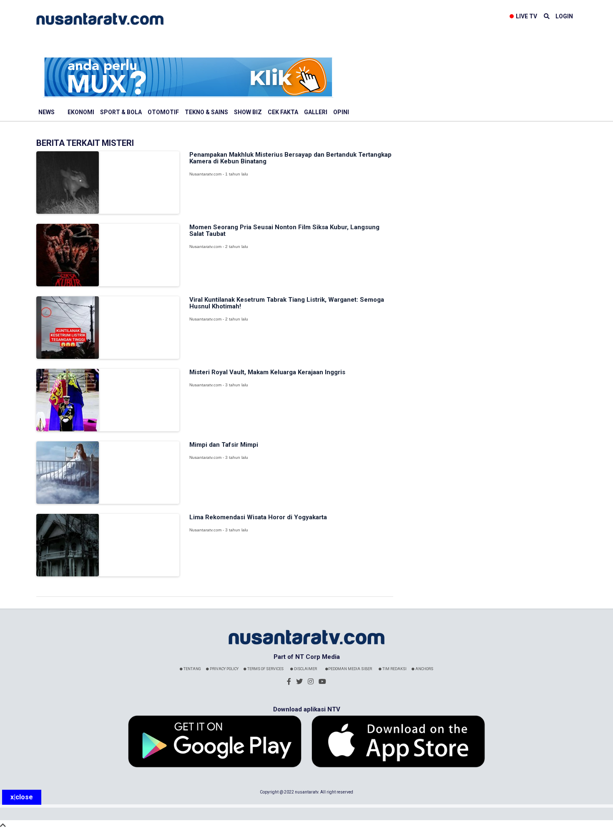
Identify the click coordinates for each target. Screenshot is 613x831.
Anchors (424, 669)
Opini (341, 112)
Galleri (315, 112)
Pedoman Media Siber (350, 669)
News (46, 112)
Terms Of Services (265, 669)
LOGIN (564, 16)
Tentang (192, 669)
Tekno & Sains (206, 112)
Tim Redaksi (394, 669)
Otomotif (163, 112)
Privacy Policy (224, 669)
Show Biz (248, 112)
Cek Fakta (283, 112)
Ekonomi (81, 112)
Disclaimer (305, 669)
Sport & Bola (121, 112)
